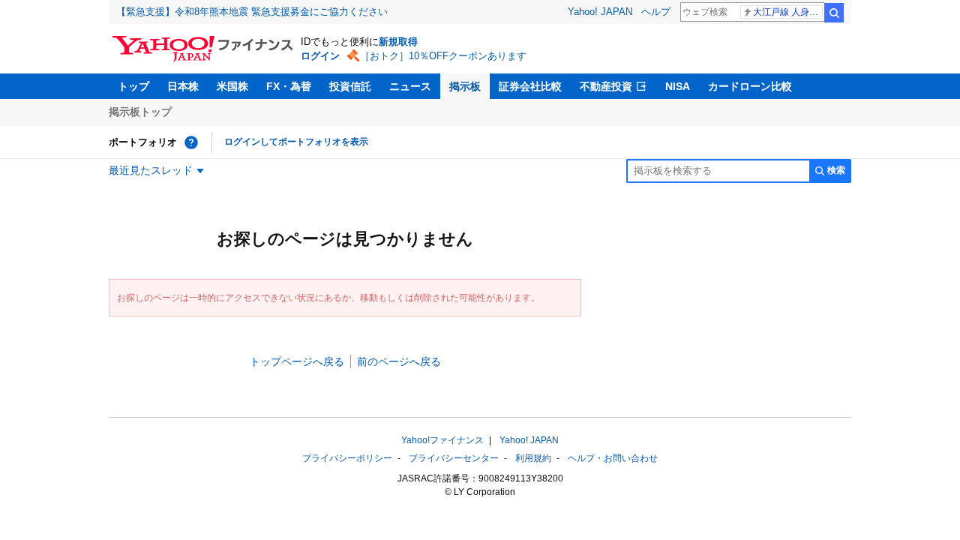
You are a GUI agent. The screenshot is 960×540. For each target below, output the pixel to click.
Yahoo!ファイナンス (442, 440)
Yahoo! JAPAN (600, 11)
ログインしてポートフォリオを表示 (296, 141)
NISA (677, 86)
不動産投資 (606, 86)
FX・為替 (288, 86)
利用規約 (533, 458)
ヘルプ (655, 11)
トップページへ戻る (297, 362)
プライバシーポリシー (347, 458)
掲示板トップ (140, 112)
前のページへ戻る (399, 362)
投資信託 (350, 86)
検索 (834, 12)
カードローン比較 (750, 86)
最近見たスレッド (151, 170)
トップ (133, 86)
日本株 (183, 86)
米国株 (232, 86)
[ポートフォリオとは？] (191, 142)
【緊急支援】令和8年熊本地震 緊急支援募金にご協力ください (252, 11)
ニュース (410, 86)
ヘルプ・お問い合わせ (613, 458)
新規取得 (398, 41)
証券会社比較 (530, 86)
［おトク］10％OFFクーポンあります (443, 56)
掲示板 (465, 86)
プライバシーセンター (454, 458)
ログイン (320, 56)
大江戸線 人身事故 (788, 12)
